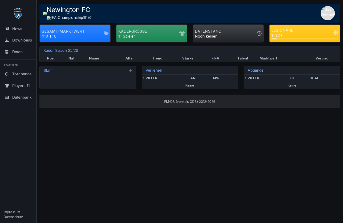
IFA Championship (67, 17)
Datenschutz (13, 217)
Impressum (12, 212)
